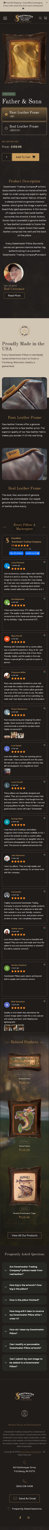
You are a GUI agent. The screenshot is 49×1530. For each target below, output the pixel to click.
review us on (31, 553)
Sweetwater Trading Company (26, 542)
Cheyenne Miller (18, 672)
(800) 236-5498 (24, 1486)
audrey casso (17, 928)
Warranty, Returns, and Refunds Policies (24, 1425)
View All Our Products (24, 1235)
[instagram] (28, 1517)
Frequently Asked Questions (27, 1508)
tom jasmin (16, 892)
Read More (14, 295)
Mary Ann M (16, 636)
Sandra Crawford (18, 965)
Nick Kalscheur (18, 1002)
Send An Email (27, 1498)
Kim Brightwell (17, 599)
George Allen (17, 819)
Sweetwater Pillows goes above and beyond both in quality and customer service (23, 977)
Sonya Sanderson (19, 709)
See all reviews (16, 553)
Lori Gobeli (16, 746)
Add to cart (23, 157)
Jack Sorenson (18, 855)
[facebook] (20, 1517)
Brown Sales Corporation (30, 1452)
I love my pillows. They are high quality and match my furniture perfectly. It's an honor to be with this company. (24, 869)
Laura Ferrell (17, 782)
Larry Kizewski (17, 563)
